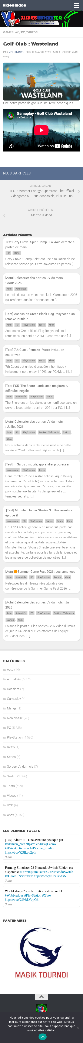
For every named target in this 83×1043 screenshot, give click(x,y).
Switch (66, 432)
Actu (9, 288)
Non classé (13, 470)
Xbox (51, 324)
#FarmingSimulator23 (34, 871)
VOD (10, 805)
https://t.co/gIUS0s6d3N (50, 876)
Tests (17, 253)
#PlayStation (32, 895)
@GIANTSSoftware (19, 876)
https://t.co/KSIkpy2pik (20, 852)
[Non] (78, 1028)
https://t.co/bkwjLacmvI (41, 844)
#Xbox (46, 895)
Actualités (21, 288)
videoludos (14, 5)
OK (43, 1036)
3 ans (9, 857)
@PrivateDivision (17, 848)
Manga (12, 708)
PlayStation (29, 324)
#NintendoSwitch (61, 871)
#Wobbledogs (14, 895)
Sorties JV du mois (49, 432)
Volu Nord (16, 52)
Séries (11, 757)
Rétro (11, 747)
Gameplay (11, 32)
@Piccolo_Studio (41, 848)
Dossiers (13, 689)
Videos (32, 32)
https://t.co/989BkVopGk (22, 899)
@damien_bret (15, 844)
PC (23, 32)
